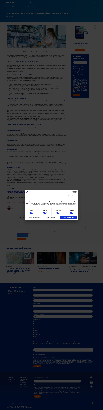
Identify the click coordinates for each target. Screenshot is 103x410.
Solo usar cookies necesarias (34, 217)
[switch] (43, 212)
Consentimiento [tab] (33, 196)
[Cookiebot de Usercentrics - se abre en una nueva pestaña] (72, 192)
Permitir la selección (51, 217)
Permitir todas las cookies (68, 217)
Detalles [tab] (51, 195)
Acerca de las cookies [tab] (69, 195)
